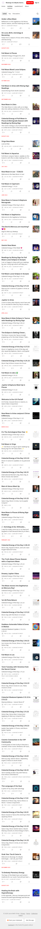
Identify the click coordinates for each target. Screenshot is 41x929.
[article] (20, 23)
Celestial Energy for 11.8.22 (11, 72)
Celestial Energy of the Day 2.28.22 (16, 545)
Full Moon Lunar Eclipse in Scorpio (15, 274)
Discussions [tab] (16, 14)
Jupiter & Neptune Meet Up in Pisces (13, 386)
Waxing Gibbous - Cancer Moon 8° (13, 702)
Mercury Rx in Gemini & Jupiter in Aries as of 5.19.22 (15, 289)
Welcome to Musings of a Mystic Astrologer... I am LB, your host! (12, 858)
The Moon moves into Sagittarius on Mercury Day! (15, 587)
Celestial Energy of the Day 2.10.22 (15, 726)
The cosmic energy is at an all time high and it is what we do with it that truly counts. (16, 126)
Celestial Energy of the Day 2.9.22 (15, 756)
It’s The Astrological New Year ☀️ (15, 432)
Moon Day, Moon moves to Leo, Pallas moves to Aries (14, 687)
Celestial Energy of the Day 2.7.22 (15, 798)
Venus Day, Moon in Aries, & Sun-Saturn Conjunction (15, 844)
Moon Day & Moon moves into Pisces (14, 363)
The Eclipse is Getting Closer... (14, 333)
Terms (28, 913)
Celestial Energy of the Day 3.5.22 (15, 498)
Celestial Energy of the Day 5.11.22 (15, 286)
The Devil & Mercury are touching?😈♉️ (15, 228)
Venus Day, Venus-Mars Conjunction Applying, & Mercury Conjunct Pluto (13, 715)
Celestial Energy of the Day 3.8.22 (15, 472)
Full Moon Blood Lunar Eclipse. (14, 69)
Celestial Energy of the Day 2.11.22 (15, 712)
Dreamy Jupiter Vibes (10, 574)
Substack (11, 925)
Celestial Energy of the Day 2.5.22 (15, 826)
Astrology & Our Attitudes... (15, 527)
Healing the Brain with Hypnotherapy (10, 892)
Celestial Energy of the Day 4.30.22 (13, 323)
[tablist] (11, 14)
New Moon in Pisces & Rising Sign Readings (15, 513)
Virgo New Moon (8, 141)
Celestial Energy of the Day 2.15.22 (13, 672)
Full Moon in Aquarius (10, 153)
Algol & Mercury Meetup (10, 231)
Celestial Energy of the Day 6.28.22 (13, 205)
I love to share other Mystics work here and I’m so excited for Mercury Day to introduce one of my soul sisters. (16, 303)
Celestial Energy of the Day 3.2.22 (13, 517)
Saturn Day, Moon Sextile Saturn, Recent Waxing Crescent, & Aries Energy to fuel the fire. (16, 830)
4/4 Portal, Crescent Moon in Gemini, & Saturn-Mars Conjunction (14, 403)
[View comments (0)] (12, 44)
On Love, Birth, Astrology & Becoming (12, 34)
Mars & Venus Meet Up (11, 486)
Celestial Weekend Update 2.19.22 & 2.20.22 (13, 630)
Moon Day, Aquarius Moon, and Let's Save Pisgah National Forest (15, 548)
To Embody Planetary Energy (13, 873)
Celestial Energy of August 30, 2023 (13, 56)
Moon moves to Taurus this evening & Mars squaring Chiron (16, 816)
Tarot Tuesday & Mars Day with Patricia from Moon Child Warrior (14, 773)
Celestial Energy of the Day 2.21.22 (15, 612)
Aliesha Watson (17, 605)
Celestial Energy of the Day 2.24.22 (13, 576)
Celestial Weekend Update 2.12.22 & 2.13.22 (16, 698)
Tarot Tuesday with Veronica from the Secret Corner (15, 668)
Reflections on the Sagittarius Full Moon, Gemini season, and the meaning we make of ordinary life (15, 22)
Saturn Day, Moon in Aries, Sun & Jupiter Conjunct (15, 502)
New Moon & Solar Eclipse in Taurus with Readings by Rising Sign (16, 319)
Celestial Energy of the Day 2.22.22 (13, 603)
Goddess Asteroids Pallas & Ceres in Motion (15, 625)
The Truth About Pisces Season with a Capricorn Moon (14, 560)
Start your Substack (15, 920)
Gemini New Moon (9, 245)
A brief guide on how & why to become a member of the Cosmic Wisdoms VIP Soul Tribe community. (15, 745)
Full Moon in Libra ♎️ (10, 373)
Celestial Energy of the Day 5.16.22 (13, 276)
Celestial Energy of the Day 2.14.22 (15, 683)
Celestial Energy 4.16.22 (9, 375)
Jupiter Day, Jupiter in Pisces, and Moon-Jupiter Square (15, 729)
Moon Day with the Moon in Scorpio (13, 615)
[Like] (3, 149)
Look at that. (6, 144)
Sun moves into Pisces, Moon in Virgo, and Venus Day (16, 644)
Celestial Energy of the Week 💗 (12, 248)
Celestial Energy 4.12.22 (9, 390)
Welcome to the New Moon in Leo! (13, 174)
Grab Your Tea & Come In (11, 854)
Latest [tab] (5, 14)
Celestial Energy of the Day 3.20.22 (13, 434)
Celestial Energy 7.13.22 (9, 186)
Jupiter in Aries (8, 300)
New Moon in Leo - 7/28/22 (12, 172)
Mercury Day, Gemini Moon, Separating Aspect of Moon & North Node (15, 759)
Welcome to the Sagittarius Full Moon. (14, 217)
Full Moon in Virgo (9, 444)
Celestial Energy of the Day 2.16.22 (13, 657)
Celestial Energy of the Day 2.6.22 (15, 812)
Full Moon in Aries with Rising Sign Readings (15, 87)
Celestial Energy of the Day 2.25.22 (13, 564)
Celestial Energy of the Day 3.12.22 (15, 458)
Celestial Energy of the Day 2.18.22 (15, 641)
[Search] (37, 14)
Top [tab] (9, 14)
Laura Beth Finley (12, 25)
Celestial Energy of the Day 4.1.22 (13, 418)
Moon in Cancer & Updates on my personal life (16, 462)
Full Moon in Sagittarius (11, 215)
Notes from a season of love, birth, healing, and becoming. (16, 38)
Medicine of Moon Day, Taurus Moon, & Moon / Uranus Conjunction (15, 802)
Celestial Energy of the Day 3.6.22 (13, 489)
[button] (3, 6)
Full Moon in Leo (8, 655)
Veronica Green (13, 676)
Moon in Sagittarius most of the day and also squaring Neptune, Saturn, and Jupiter (15, 350)
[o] (36, 88)
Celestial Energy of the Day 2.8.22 (15, 770)
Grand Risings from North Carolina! (13, 91)
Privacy (23, 913)
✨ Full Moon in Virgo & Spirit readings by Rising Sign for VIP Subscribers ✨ (15, 448)
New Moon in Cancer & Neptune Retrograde (14, 201)
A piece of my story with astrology (13, 788)
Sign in (37, 3)
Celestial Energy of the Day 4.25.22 (16, 361)
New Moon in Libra (9, 104)
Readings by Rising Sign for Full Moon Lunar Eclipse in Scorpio (14, 259)
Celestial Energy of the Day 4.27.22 (16, 347)
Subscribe (30, 3)
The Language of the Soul (12, 786)
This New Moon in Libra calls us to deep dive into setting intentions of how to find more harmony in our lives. (15, 108)
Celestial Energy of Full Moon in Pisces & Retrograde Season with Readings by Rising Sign (15, 121)
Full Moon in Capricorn (11, 184)
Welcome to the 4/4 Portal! (12, 399)
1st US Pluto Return (9, 600)
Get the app (30, 920)
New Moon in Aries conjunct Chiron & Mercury (16, 414)
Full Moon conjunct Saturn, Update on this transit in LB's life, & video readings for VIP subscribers (16, 157)
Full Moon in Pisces (9, 53)
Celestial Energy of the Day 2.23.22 (13, 590)
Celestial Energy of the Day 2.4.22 (15, 840)
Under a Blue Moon (9, 19)
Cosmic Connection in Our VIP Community (14, 741)
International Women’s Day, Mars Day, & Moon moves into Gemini (15, 476)
